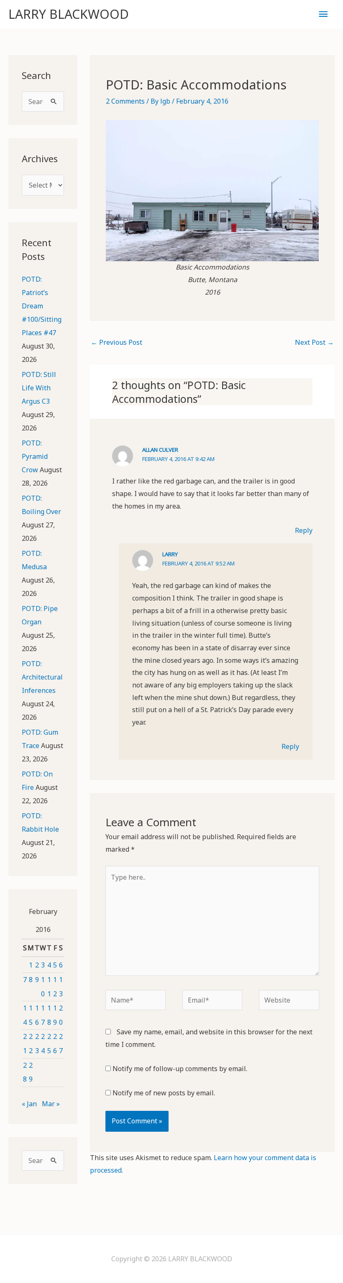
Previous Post (116, 342)
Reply (303, 530)
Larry (170, 554)
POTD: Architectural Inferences (42, 677)
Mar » (51, 1103)
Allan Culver (160, 449)
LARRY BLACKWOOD (68, 14)
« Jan (29, 1103)
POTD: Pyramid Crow (35, 456)
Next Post (314, 342)
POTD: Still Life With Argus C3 (39, 388)
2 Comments (125, 101)
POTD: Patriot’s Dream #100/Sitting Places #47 (41, 306)
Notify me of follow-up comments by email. (180, 1068)
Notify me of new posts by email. (164, 1092)
